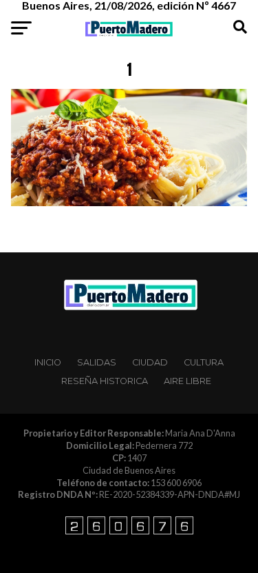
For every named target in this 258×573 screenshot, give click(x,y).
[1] (129, 202)
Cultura (204, 362)
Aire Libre (187, 381)
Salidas (96, 362)
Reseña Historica (104, 381)
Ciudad (150, 362)
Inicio (47, 362)
